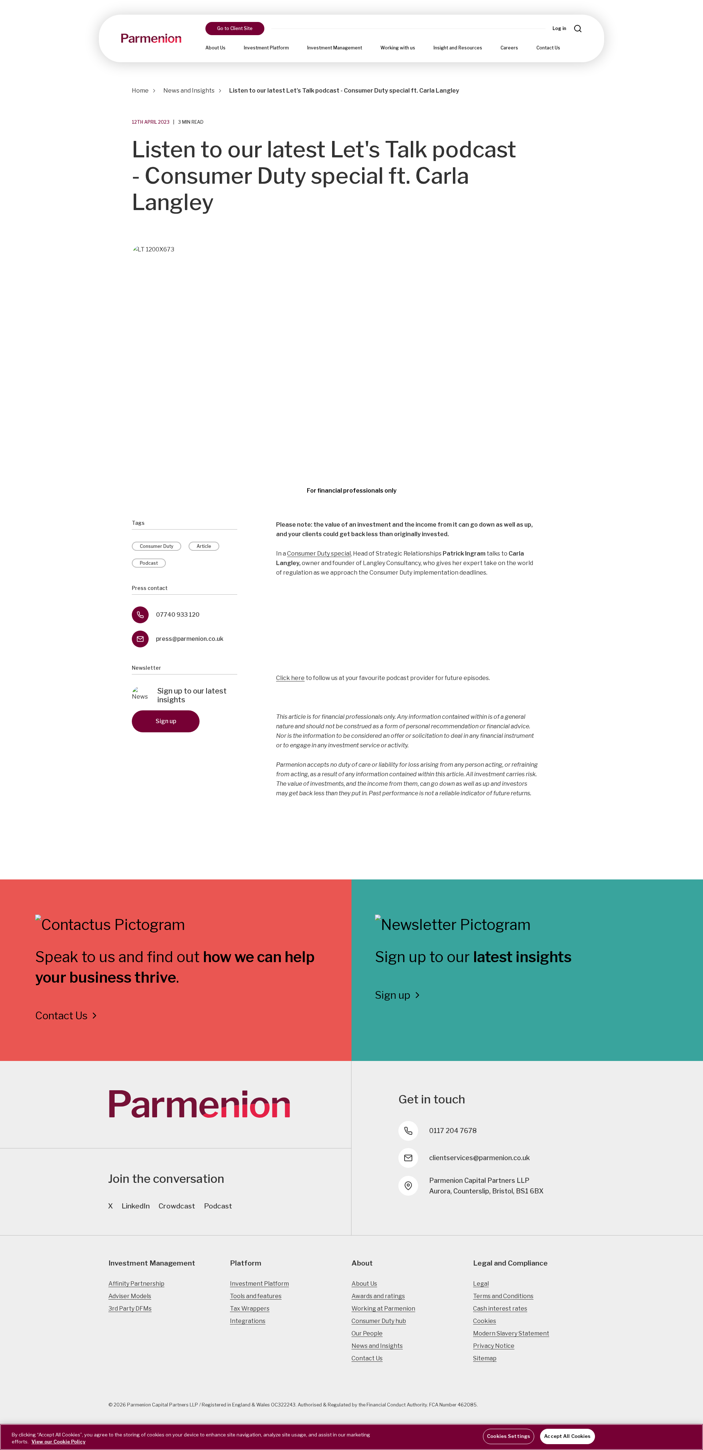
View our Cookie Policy (58, 1442)
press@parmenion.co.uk (189, 638)
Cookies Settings (508, 1436)
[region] (351, 1437)
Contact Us (548, 48)
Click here (290, 677)
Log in (559, 28)
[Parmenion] (151, 38)
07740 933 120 (178, 614)
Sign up (166, 721)
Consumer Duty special (319, 553)
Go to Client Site (235, 28)
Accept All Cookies (567, 1436)
